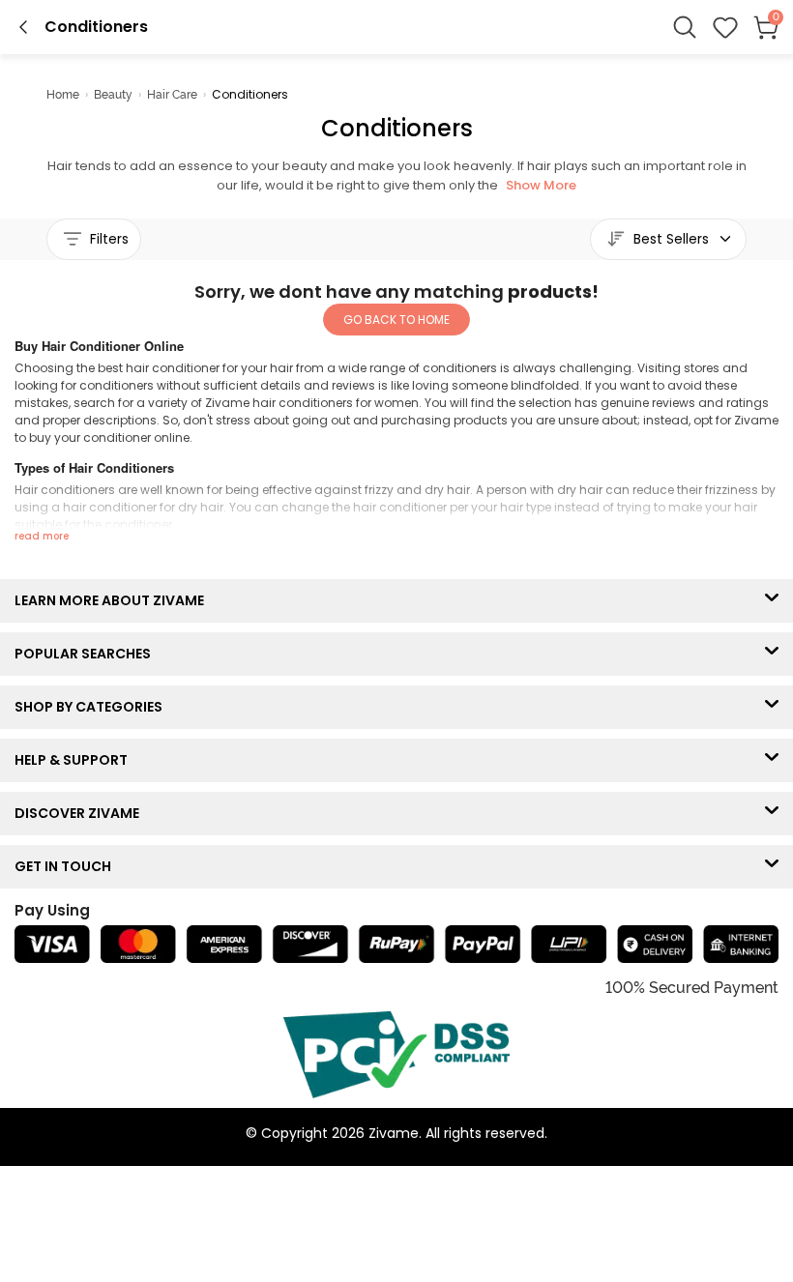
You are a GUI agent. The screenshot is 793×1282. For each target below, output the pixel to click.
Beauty (113, 95)
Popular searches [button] (87, 653)
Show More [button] (541, 185)
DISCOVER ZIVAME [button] (81, 813)
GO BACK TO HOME (396, 319)
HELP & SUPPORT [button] (75, 760)
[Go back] (23, 27)
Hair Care (172, 95)
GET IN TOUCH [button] (67, 866)
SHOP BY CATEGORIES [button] (93, 706)
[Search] (684, 27)
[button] (725, 27)
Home (62, 95)
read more (42, 536)
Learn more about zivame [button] (114, 600)
